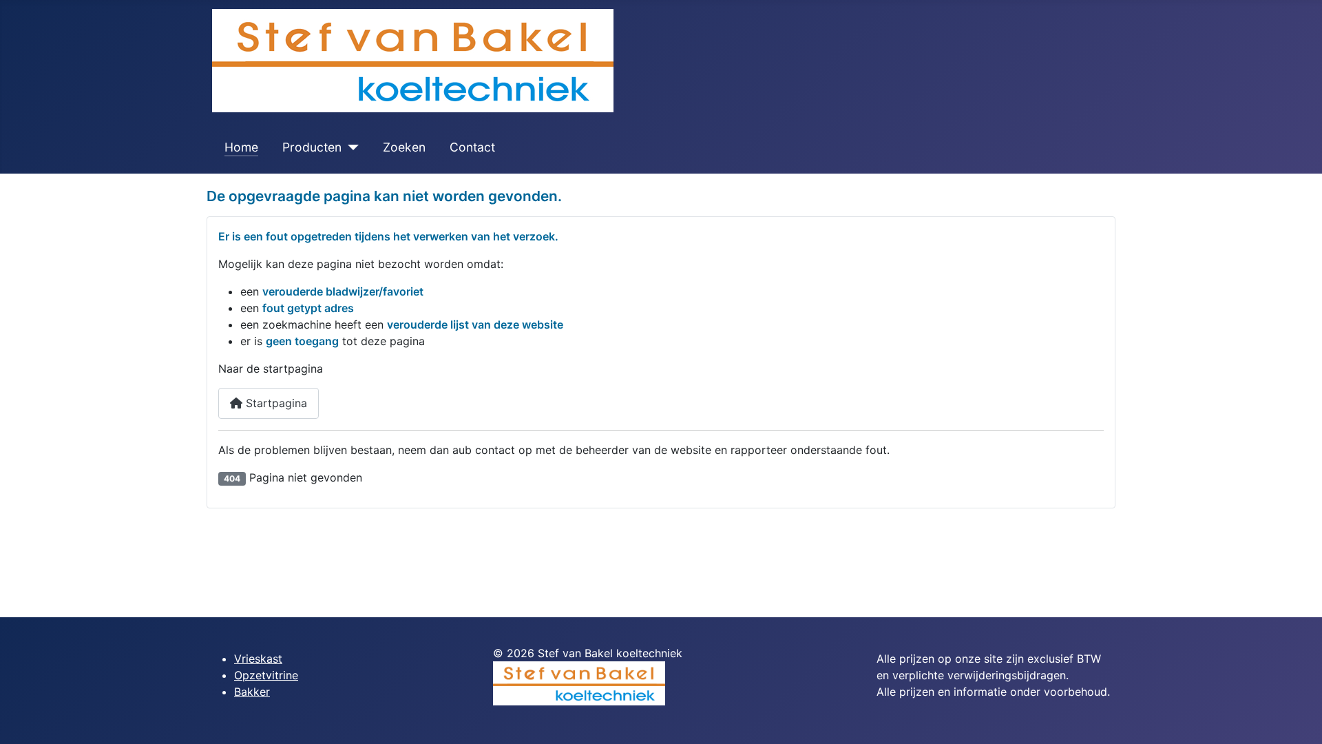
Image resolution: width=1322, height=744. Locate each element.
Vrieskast (258, 658)
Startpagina (274, 403)
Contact (472, 147)
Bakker (252, 692)
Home (241, 147)
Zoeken (404, 147)
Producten (312, 147)
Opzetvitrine (266, 675)
